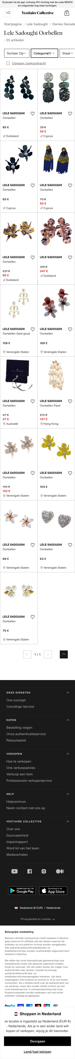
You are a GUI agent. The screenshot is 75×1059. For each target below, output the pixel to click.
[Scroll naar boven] (64, 654)
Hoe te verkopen (18, 761)
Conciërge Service (20, 706)
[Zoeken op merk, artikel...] (8, 13)
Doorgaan (37, 1041)
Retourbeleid (16, 740)
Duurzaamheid (17, 835)
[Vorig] (27, 654)
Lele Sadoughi (37, 24)
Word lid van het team (22, 848)
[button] (67, 13)
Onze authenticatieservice (26, 733)
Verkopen (14, 754)
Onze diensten (18, 692)
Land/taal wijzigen (37, 1051)
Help (10, 794)
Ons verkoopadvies (20, 767)
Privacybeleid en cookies (36, 919)
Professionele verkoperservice (29, 780)
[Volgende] (48, 654)
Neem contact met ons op (25, 808)
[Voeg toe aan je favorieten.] (32, 113)
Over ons (13, 829)
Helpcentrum (16, 801)
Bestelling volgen (19, 727)
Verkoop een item (19, 774)
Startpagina (13, 24)
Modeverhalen (17, 854)
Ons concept (16, 700)
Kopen (11, 720)
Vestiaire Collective (24, 821)
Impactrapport (17, 841)
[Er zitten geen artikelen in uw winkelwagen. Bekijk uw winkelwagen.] (67, 13)
